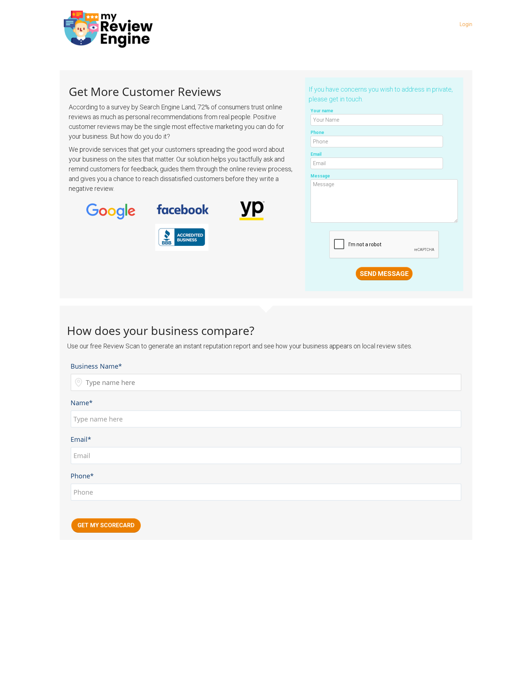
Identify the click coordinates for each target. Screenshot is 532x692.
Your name (322, 110)
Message (320, 176)
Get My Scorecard (106, 525)
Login (466, 24)
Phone (317, 132)
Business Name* (96, 366)
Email (316, 154)
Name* (82, 402)
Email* (81, 439)
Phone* (82, 475)
